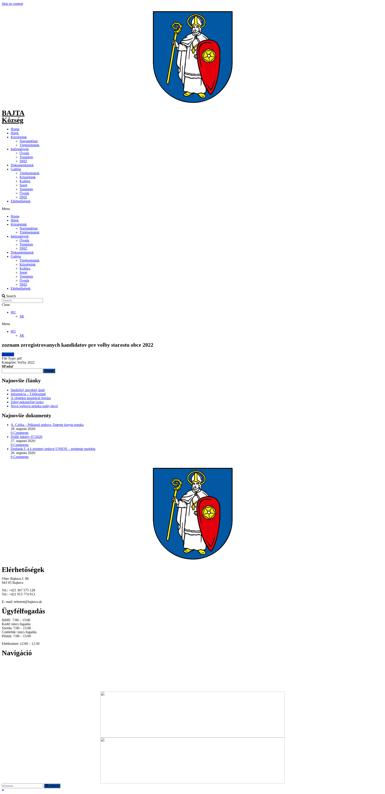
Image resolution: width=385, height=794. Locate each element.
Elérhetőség (10, 682)
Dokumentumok (22, 165)
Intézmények (20, 149)
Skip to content (12, 4)
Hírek (15, 133)
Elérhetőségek (21, 201)
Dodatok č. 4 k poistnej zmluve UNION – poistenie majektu (53, 449)
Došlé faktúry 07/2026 (26, 437)
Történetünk (10, 674)
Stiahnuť (8, 354)
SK (22, 316)
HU (13, 312)
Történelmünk (29, 145)
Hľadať (8, 366)
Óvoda (24, 153)
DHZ (23, 161)
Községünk (19, 137)
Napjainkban (29, 141)
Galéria (16, 169)
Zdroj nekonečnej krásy (27, 402)
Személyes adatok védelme (21, 686)
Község (12, 120)
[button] (192, 209)
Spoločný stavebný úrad (28, 390)
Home (15, 129)
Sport (23, 185)
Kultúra (25, 181)
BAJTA (13, 113)
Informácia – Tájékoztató (28, 394)
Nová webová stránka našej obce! (34, 406)
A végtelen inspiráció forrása (31, 398)
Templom (26, 157)
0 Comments (20, 433)
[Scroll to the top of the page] (3, 790)
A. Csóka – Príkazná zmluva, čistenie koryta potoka (47, 425)
